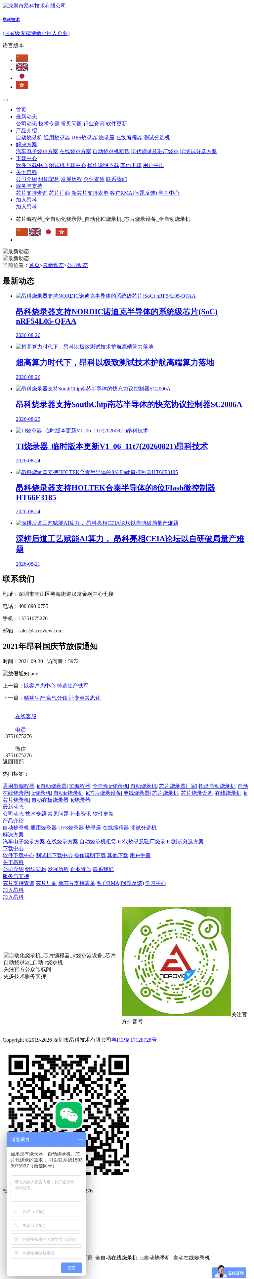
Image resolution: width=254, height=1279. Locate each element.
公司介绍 (26, 179)
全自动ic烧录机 (110, 786)
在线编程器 (129, 137)
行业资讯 (94, 123)
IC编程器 (79, 786)
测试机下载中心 (67, 165)
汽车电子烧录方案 (37, 151)
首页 (21, 110)
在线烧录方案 (75, 151)
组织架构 (49, 179)
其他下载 (131, 165)
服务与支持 (29, 186)
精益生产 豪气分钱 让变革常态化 (62, 698)
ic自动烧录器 (52, 786)
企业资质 (94, 179)
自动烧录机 (29, 137)
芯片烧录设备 (197, 793)
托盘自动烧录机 (216, 786)
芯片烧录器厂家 (177, 786)
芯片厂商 (59, 193)
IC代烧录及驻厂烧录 (155, 151)
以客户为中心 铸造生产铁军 (56, 686)
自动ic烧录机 (68, 793)
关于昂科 (26, 172)
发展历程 (71, 179)
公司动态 (26, 123)
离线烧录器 (136, 793)
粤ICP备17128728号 (134, 1040)
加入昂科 (26, 200)
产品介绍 (26, 130)
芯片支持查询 (32, 193)
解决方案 (26, 144)
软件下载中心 (32, 165)
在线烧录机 (228, 793)
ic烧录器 (80, 800)
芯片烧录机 (165, 793)
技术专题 (49, 123)
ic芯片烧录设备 (103, 793)
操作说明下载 (103, 165)
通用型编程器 (18, 786)
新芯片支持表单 (89, 193)
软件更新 (116, 123)
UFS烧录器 (84, 137)
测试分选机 (157, 137)
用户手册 (153, 165)
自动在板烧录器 (49, 800)
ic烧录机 (41, 793)
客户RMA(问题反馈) (133, 193)
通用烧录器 (57, 137)
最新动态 (26, 116)
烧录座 (106, 137)
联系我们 (116, 179)
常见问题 (71, 123)
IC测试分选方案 (198, 151)
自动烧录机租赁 (111, 151)
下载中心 (26, 158)
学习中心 (169, 193)
